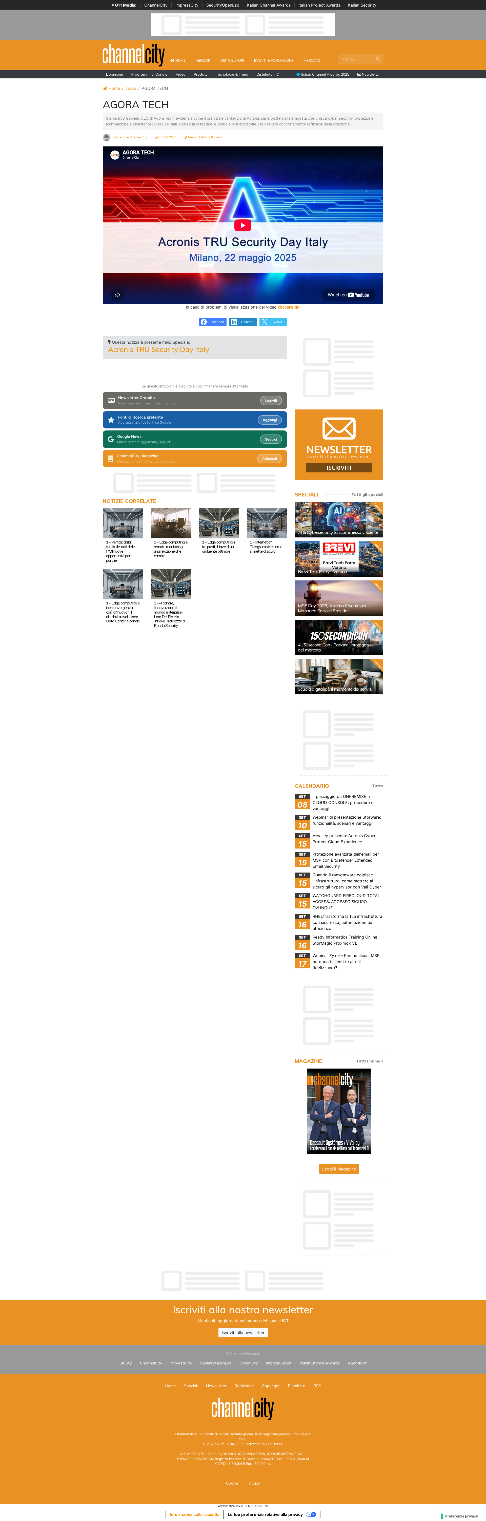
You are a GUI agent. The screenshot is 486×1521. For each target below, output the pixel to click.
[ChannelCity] (134, 54)
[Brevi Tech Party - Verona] (339, 559)
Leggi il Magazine (339, 1168)
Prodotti (201, 74)
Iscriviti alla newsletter (243, 1332)
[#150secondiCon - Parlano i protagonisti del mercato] (339, 637)
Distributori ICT (269, 74)
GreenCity (249, 1362)
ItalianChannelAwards (319, 1362)
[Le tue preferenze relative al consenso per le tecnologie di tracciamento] (459, 1516)
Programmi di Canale (149, 74)
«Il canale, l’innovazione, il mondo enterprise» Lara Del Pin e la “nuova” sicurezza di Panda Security (169, 614)
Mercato (312, 60)
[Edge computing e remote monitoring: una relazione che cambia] (171, 522)
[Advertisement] (243, 1280)
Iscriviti (271, 400)
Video (181, 74)
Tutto (377, 785)
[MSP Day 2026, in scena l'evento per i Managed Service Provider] (339, 598)
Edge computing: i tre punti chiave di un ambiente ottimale (218, 546)
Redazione (244, 1385)
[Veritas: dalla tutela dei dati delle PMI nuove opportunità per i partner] (123, 522)
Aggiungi (270, 420)
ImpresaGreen (278, 1362)
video (131, 88)
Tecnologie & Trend (232, 74)
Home (182, 60)
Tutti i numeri (369, 1060)
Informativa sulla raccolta (194, 1514)
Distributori (232, 60)
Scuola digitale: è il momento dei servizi (335, 689)
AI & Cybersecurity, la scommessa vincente (338, 532)
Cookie (232, 1483)
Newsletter (370, 74)
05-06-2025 (167, 137)
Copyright (271, 1385)
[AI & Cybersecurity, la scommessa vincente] (339, 519)
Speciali (191, 1385)
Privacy (253, 1483)
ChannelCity (156, 5)
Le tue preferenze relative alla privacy (265, 1514)
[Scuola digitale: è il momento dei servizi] (339, 676)
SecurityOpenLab (222, 5)
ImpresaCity (186, 5)
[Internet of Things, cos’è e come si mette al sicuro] (267, 522)
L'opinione (114, 74)
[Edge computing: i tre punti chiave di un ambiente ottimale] (219, 522)
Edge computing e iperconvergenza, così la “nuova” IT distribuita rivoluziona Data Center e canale (123, 612)
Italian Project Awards (319, 5)
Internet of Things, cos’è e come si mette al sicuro (266, 546)
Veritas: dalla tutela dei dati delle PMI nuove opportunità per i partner (120, 551)
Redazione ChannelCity (130, 137)
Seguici (271, 439)
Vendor (203, 60)
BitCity (125, 1362)
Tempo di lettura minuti (204, 137)
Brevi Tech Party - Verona (322, 571)
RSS (317, 1385)
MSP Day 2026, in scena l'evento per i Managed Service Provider (333, 608)
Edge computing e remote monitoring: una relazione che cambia (171, 548)
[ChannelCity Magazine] (339, 1111)
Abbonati (269, 459)
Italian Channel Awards (269, 5)
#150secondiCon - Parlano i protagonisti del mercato (336, 647)
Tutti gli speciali (367, 494)
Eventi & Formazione (274, 60)
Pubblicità (296, 1385)
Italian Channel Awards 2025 (324, 74)
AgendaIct (357, 1362)
